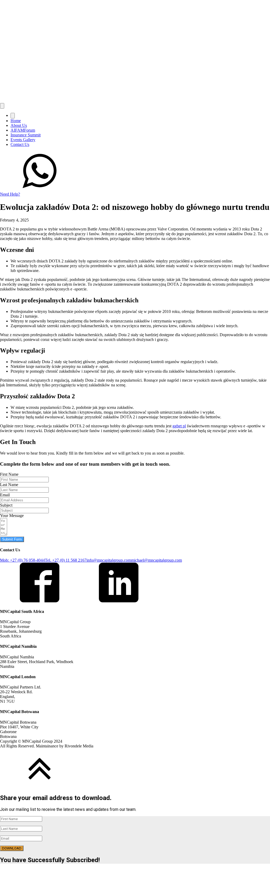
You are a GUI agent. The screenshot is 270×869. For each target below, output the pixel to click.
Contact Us (20, 144)
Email (5, 495)
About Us (19, 125)
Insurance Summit (26, 135)
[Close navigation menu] (13, 115)
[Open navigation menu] (2, 106)
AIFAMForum (23, 130)
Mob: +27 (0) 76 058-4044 (22, 560)
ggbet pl (179, 426)
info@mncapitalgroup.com (108, 560)
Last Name (9, 484)
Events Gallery (23, 139)
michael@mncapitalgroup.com (156, 560)
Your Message (12, 515)
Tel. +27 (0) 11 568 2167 (65, 560)
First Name (9, 474)
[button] (135, 174)
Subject (6, 505)
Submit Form (12, 539)
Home (16, 120)
